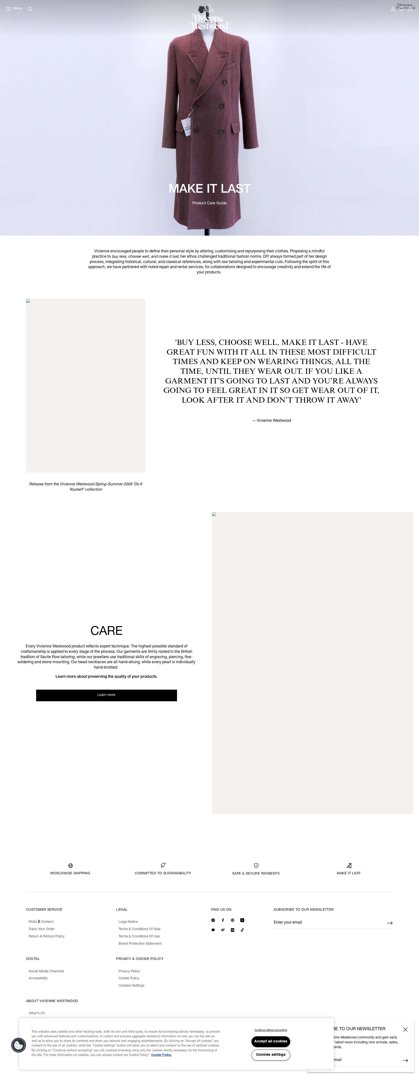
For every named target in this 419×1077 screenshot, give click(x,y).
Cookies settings (271, 1055)
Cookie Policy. (161, 1055)
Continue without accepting (271, 1030)
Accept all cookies (270, 1041)
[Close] (405, 1029)
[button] (18, 1045)
